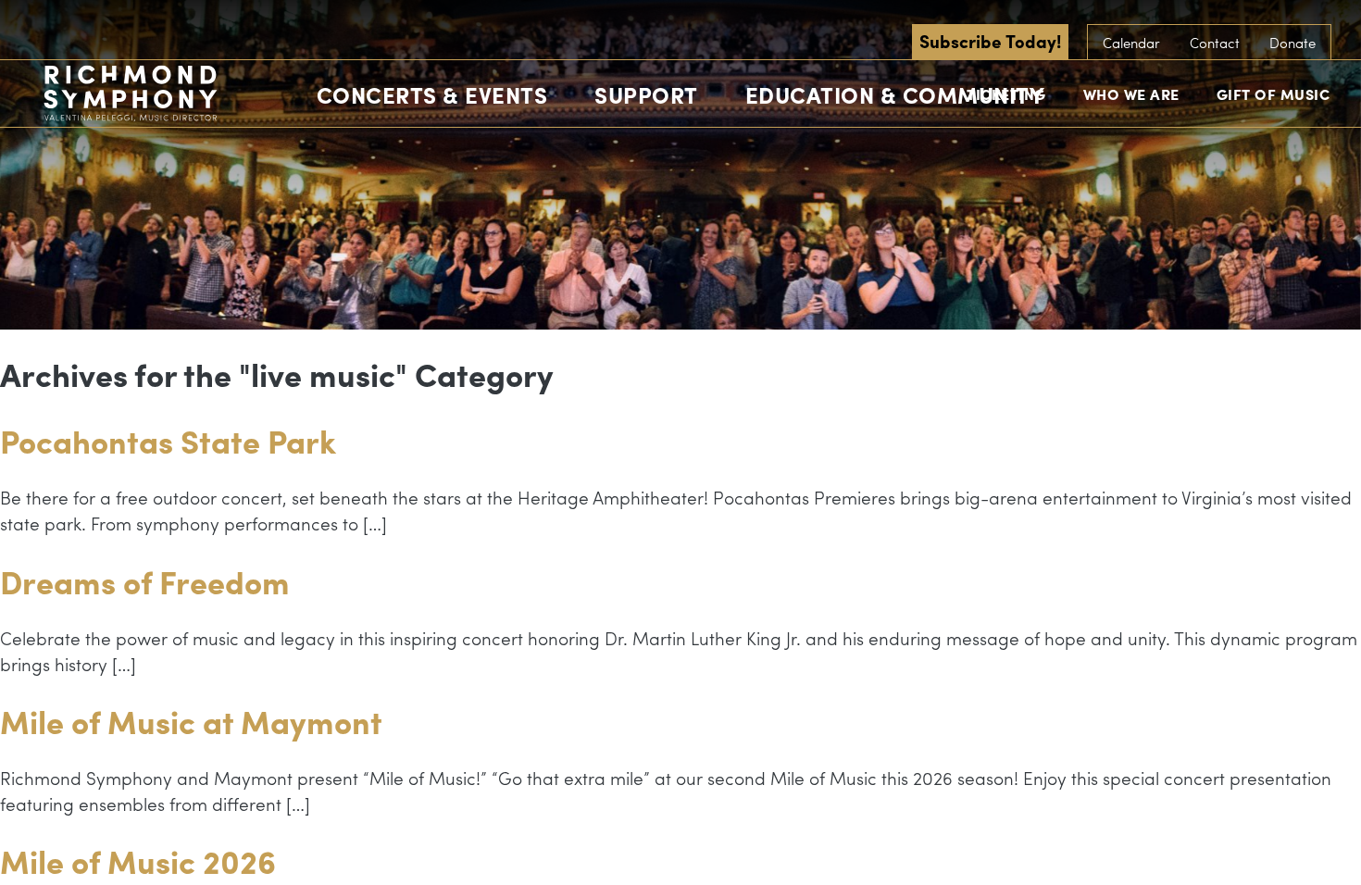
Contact (1215, 42)
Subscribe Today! (990, 41)
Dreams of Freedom (145, 581)
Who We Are (1131, 94)
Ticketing (1006, 94)
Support (646, 94)
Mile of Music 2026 (138, 860)
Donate (1292, 42)
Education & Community (895, 94)
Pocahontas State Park (168, 440)
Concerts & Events (432, 94)
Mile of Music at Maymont (191, 720)
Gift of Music (1273, 94)
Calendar (1131, 42)
